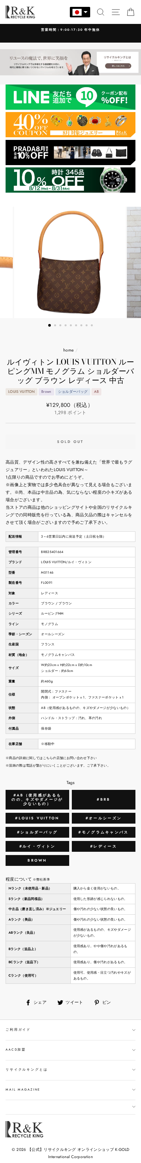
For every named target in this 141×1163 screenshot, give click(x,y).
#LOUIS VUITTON (37, 818)
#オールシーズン (104, 818)
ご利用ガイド (18, 1029)
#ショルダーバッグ (37, 832)
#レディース (103, 846)
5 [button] (71, 326)
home (68, 350)
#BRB (103, 799)
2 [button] (55, 326)
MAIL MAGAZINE (23, 1089)
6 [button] (76, 326)
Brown (37, 860)
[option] (70, 262)
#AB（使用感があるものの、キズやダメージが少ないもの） (37, 799)
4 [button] (66, 326)
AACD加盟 (16, 1049)
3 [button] (61, 326)
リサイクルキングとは (27, 1069)
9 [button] (92, 326)
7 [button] (82, 326)
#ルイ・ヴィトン (37, 846)
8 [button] (87, 326)
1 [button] (49, 325)
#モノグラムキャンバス (103, 832)
